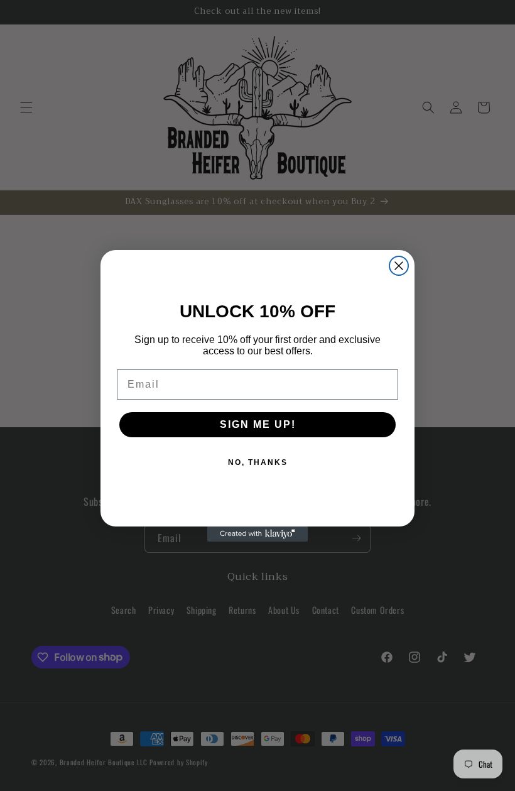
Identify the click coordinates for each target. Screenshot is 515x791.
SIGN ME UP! (258, 424)
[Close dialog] (398, 265)
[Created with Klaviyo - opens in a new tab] (257, 534)
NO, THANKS (258, 462)
